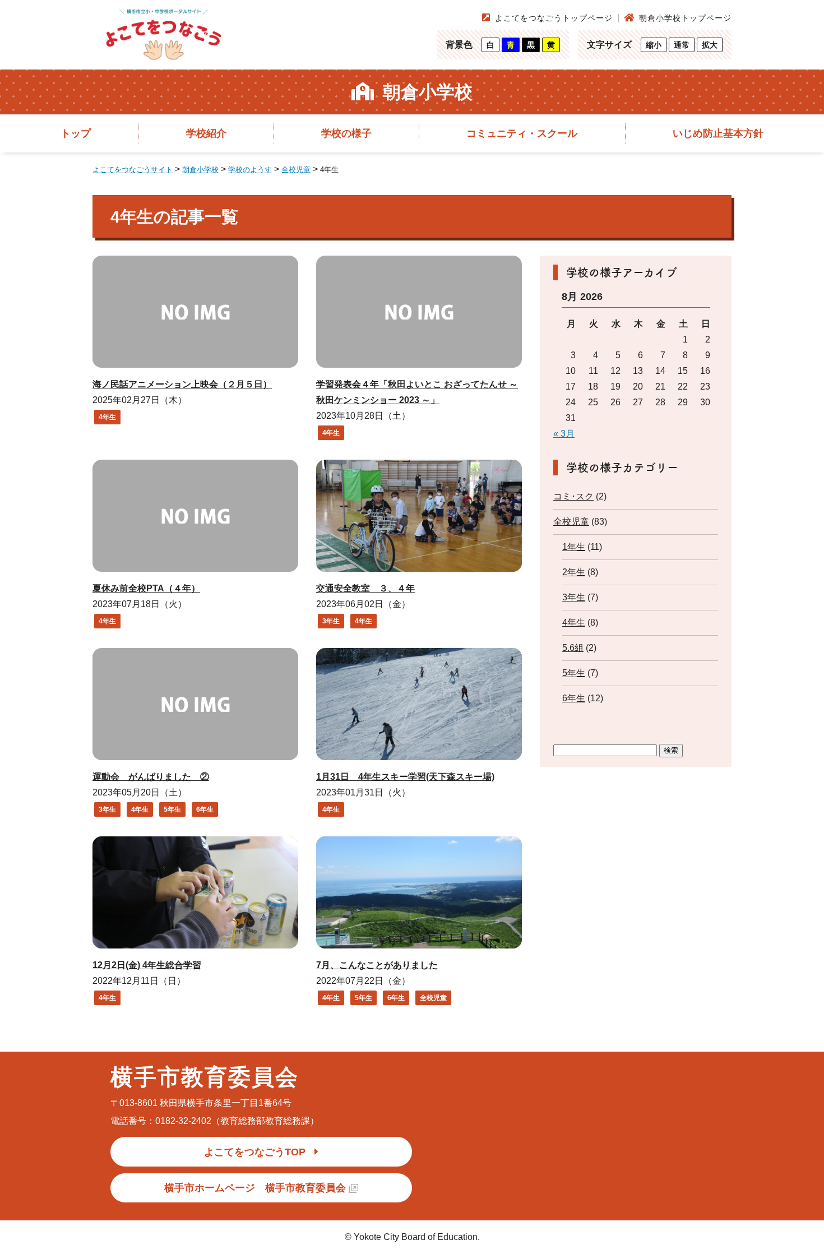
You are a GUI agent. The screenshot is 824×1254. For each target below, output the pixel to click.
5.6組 (573, 648)
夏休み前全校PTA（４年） (146, 588)
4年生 (107, 417)
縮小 (653, 44)
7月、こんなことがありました (377, 965)
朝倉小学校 (428, 92)
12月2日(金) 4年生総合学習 (146, 965)
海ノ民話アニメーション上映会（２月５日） (182, 384)
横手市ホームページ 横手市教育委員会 (255, 1187)
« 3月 (564, 433)
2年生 (573, 572)
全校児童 (433, 998)
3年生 (331, 621)
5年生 (172, 809)
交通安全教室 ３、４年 (365, 588)
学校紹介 (206, 133)
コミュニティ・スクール (521, 133)
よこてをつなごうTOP (254, 1152)
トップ (76, 133)
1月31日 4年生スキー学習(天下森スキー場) (405, 776)
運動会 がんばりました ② (150, 776)
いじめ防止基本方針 (718, 133)
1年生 (573, 547)
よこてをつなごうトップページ (554, 17)
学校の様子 (346, 133)
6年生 (205, 809)
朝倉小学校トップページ (685, 17)
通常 (681, 44)
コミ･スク (573, 496)
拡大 (709, 44)
